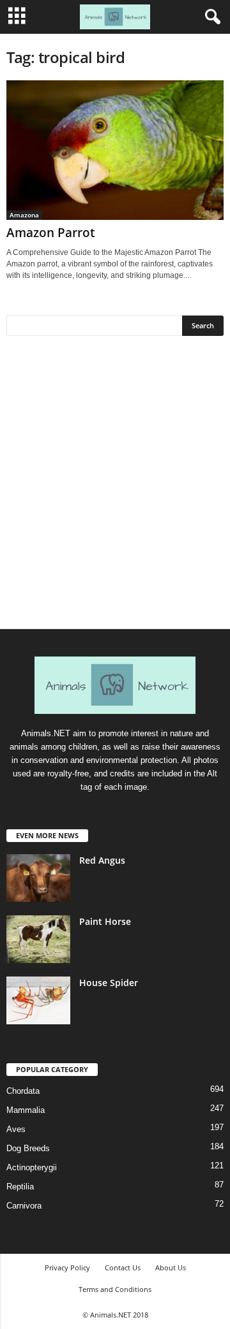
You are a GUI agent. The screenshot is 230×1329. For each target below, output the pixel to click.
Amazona (24, 214)
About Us (170, 1267)
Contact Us (123, 1267)
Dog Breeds (28, 1148)
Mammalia (25, 1110)
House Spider (108, 983)
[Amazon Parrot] (115, 150)
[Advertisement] (115, 487)
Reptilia (20, 1186)
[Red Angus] (38, 878)
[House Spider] (38, 1000)
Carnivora (24, 1205)
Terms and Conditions (115, 1289)
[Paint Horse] (38, 939)
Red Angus (102, 860)
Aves (16, 1129)
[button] (210, 17)
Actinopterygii (31, 1167)
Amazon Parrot (50, 232)
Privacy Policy (67, 1267)
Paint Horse (105, 921)
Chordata (23, 1091)
